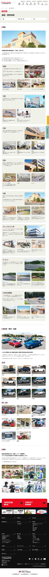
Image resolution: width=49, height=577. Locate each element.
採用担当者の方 (39, 1)
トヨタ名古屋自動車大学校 (24, 574)
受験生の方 (22, 1)
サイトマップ (37, 563)
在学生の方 (34, 1)
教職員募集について (20, 563)
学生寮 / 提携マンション (36, 542)
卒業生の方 (28, 1)
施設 (3, 18)
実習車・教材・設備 (21, 18)
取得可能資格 (19, 538)
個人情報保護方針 (43, 563)
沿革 (33, 526)
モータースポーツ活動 (36, 538)
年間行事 (34, 535)
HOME (3, 8)
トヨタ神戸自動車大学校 (33, 574)
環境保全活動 (34, 529)
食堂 (33, 541)
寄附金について (27, 563)
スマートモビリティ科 (5, 539)
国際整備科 (3, 538)
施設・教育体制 (35, 527)
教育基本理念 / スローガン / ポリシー (38, 523)
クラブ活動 (34, 537)
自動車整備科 (4, 537)
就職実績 (18, 535)
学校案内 (6, 8)
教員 (34, 18)
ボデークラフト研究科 (5, 542)
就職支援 (18, 537)
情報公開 (34, 530)
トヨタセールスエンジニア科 (6, 541)
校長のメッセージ (35, 525)
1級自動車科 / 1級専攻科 (5, 535)
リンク (32, 563)
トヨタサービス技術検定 (36, 539)
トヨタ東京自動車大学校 (15, 574)
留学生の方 (45, 1)
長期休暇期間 (19, 523)
